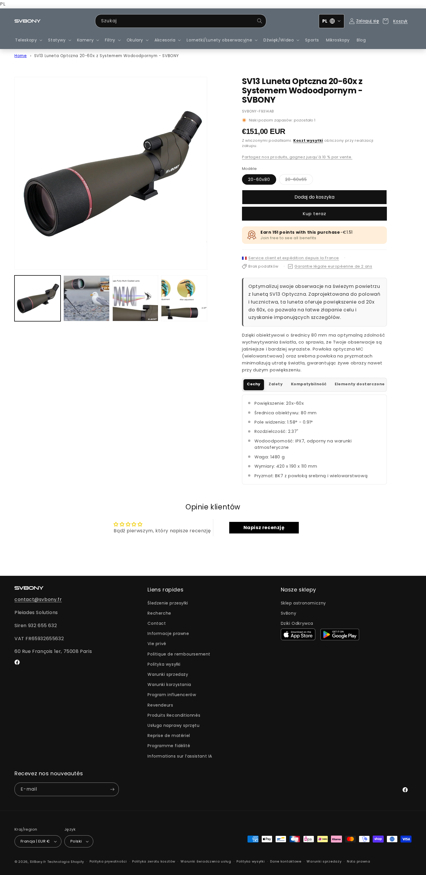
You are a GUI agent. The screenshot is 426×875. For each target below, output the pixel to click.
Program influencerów (172, 695)
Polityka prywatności (108, 861)
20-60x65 (299, 180)
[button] (28, 40)
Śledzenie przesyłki (168, 603)
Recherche (159, 613)
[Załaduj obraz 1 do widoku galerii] (37, 298)
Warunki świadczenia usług (206, 861)
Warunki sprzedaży (168, 674)
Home (20, 56)
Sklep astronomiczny (303, 603)
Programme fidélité (169, 746)
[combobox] (180, 21)
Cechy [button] (254, 384)
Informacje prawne (168, 633)
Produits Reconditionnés (174, 715)
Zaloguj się (367, 21)
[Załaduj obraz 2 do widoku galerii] (86, 298)
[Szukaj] (259, 20)
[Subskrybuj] (112, 789)
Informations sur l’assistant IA (180, 756)
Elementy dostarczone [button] (360, 384)
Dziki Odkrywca (297, 623)
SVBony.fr (38, 861)
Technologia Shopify (65, 861)
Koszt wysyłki (308, 140)
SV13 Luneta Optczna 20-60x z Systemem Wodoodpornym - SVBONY (106, 56)
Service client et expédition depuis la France (293, 257)
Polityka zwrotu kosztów (153, 861)
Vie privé (157, 644)
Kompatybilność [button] (309, 384)
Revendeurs (160, 705)
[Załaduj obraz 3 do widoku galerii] (135, 298)
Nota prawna (358, 861)
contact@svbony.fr (38, 599)
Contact (157, 623)
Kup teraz (314, 213)
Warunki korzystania (169, 684)
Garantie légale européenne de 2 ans (333, 266)
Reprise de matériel (169, 735)
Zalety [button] (276, 384)
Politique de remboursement (179, 654)
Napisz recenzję (264, 527)
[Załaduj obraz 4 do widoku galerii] (184, 298)
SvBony (288, 613)
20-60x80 (259, 179)
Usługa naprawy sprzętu (173, 725)
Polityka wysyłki (164, 664)
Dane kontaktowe (285, 861)
